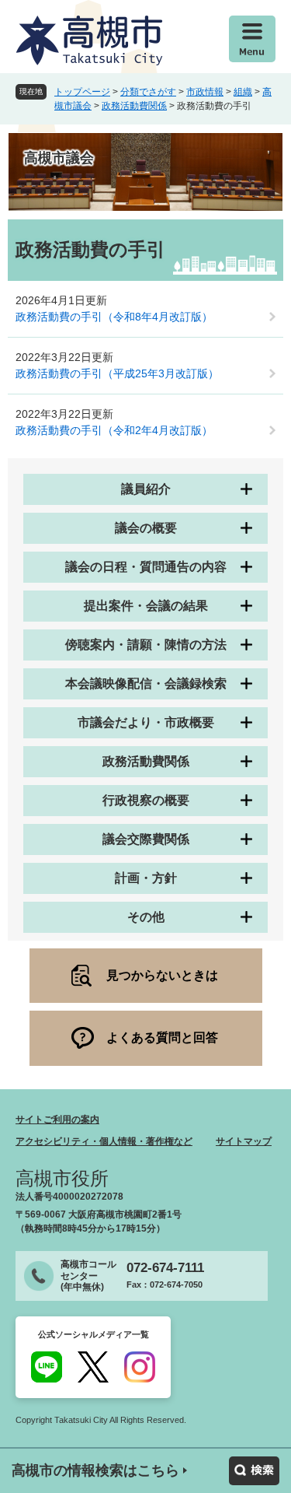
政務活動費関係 (134, 105)
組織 (243, 91)
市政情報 (204, 91)
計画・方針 (146, 878)
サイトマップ (244, 1141)
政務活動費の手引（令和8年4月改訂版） (114, 316)
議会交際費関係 (145, 839)
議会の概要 (146, 527)
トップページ (82, 91)
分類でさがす (148, 91)
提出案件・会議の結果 (146, 605)
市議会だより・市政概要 (146, 722)
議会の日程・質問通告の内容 (146, 566)
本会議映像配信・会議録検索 (146, 683)
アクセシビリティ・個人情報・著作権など (104, 1141)
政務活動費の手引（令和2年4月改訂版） (114, 430)
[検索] (254, 1470)
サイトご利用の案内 (57, 1119)
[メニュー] (252, 39)
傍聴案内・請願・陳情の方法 (146, 644)
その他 (146, 916)
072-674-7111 (165, 1267)
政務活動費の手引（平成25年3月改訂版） (117, 373)
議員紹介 (146, 489)
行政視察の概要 (145, 800)
